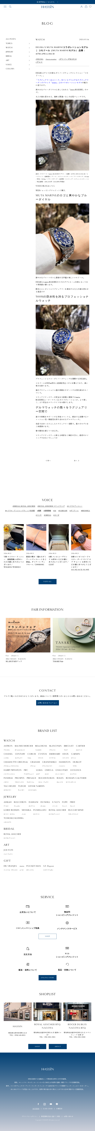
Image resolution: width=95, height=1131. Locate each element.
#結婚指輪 (47, 510)
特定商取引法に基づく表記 (50, 1116)
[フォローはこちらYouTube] (51, 1104)
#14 (54, 510)
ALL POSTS (11, 39)
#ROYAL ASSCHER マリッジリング (51, 506)
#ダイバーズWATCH (68, 59)
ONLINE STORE (47, 978)
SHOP (47, 936)
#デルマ (39, 62)
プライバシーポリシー (30, 1116)
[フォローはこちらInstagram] (44, 1104)
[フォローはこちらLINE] (57, 1104)
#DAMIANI (62, 510)
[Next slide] (88, 543)
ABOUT (58, 1046)
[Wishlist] (90, 7)
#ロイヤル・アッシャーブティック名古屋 (20, 510)
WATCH (40, 39)
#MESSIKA (85, 510)
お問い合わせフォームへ (47, 703)
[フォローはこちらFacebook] (38, 1104)
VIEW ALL (47, 582)
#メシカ (39, 515)
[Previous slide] (7, 543)
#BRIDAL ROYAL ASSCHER (24, 506)
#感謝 (39, 510)
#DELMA (39, 59)
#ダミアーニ (74, 510)
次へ (75, 460)
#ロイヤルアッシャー (74, 506)
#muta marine (51, 59)
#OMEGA (47, 515)
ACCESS (36, 1109)
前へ (49, 460)
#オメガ (56, 515)
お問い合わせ (68, 1116)
